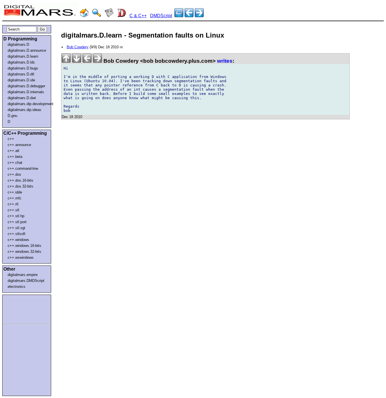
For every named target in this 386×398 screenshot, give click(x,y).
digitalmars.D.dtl (21, 74)
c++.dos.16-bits (20, 180)
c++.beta (15, 157)
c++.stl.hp (16, 216)
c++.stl (13, 210)
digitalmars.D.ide (21, 80)
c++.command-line (23, 168)
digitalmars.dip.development (28, 104)
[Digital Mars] (84, 15)
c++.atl (13, 151)
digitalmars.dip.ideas (24, 110)
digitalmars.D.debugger (26, 86)
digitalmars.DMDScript (26, 281)
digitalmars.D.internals (26, 92)
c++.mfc (14, 198)
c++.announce (19, 145)
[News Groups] (109, 15)
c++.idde (15, 192)
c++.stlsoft (16, 234)
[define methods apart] (199, 15)
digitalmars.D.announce (27, 50)
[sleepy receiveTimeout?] (189, 15)
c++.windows (18, 240)
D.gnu (12, 116)
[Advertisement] (20, 308)
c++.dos (14, 174)
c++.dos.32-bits (20, 186)
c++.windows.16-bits (24, 245)
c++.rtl (13, 204)
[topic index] (178, 15)
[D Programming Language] (121, 15)
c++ (11, 139)
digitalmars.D (18, 44)
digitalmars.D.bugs (23, 68)
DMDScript (161, 15)
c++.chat (15, 162)
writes (225, 61)
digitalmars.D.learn (23, 56)
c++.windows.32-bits (24, 251)
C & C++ (138, 15)
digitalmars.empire (23, 275)
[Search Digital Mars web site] (96, 15)
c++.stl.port (17, 222)
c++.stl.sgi (16, 228)
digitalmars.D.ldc (21, 62)
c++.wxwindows (21, 257)
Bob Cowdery (77, 47)
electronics (16, 286)
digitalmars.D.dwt (22, 98)
